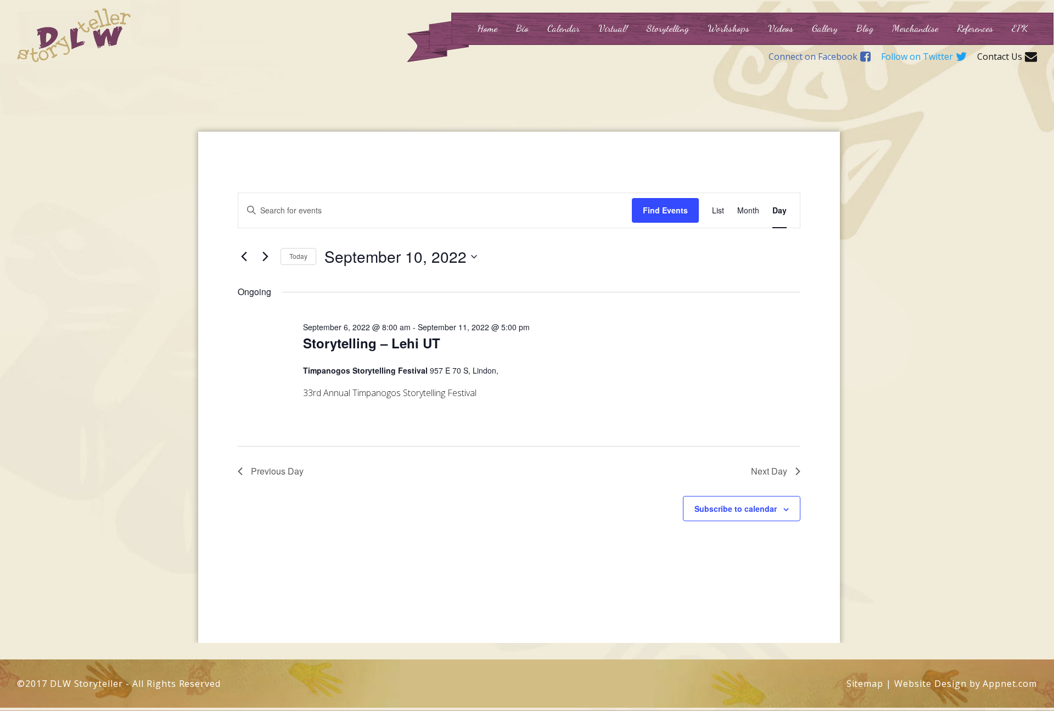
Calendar (563, 28)
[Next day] (265, 256)
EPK (1020, 28)
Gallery (825, 28)
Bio (522, 28)
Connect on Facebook (813, 57)
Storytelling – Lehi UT (371, 343)
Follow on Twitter (917, 57)
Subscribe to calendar (735, 508)
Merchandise (915, 28)
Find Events (665, 210)
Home (487, 28)
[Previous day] (244, 256)
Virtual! (613, 28)
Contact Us (999, 57)
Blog (864, 28)
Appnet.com (1010, 684)
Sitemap (865, 684)
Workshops (728, 28)
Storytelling (668, 28)
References (975, 28)
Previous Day (277, 471)
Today (298, 256)
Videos (780, 28)
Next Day (769, 471)
